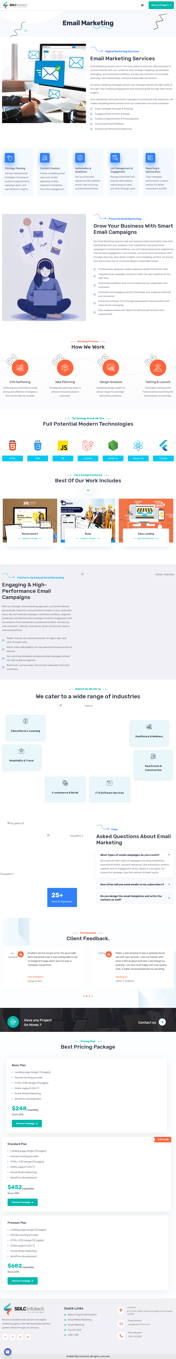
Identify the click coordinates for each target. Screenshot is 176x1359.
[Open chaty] (7, 1352)
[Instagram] (20, 1337)
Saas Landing (146, 533)
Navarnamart (30, 533)
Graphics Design (30, 538)
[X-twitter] (13, 1337)
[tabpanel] (44, 967)
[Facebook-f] (5, 1337)
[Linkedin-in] (28, 1337)
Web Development (146, 538)
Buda (88, 533)
